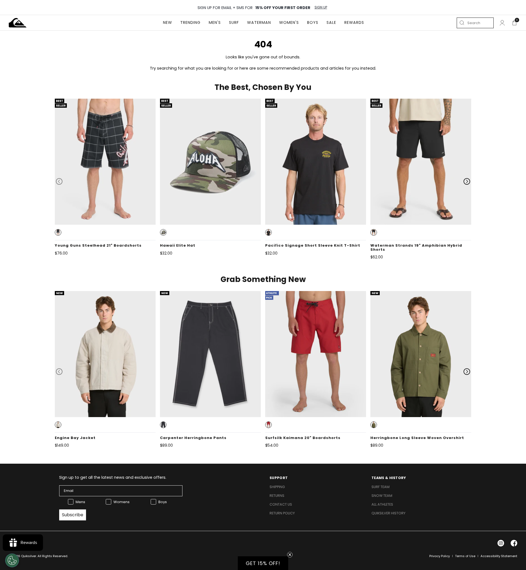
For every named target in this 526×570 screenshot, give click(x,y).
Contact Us (281, 504)
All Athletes (382, 504)
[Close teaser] (290, 554)
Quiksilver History (388, 513)
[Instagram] (501, 543)
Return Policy (282, 513)
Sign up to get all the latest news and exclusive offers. (112, 477)
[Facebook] (514, 543)
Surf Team (380, 487)
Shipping (277, 487)
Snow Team (381, 495)
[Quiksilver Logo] (18, 22)
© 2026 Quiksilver (22, 556)
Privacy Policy (439, 556)
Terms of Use (465, 556)
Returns (277, 495)
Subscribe (72, 515)
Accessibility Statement (499, 556)
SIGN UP (321, 7)
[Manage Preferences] (12, 560)
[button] (58, 232)
